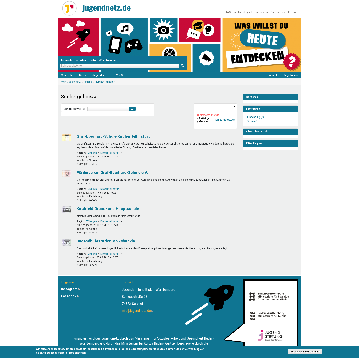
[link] (215, 107)
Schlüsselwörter (74, 108)
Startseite (67, 75)
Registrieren (291, 75)
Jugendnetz (100, 75)
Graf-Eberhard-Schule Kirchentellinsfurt (113, 136)
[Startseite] (71, 8)
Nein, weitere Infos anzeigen (68, 352)
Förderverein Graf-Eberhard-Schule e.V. (112, 172)
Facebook (70, 296)
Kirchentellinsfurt (109, 152)
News (82, 75)
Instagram (70, 289)
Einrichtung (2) (255, 117)
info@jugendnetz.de (137, 311)
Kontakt (292, 12)
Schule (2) (252, 121)
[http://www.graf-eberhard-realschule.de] (66, 173)
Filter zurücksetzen (224, 119)
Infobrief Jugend (243, 12)
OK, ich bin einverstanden (305, 351)
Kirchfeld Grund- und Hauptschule (108, 208)
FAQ (228, 12)
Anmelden (275, 75)
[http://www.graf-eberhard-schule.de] (66, 137)
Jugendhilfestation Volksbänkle (106, 241)
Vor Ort (120, 75)
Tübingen (91, 152)
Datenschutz (278, 12)
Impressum (261, 12)
